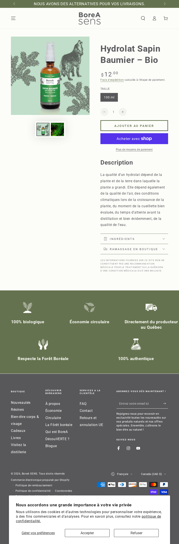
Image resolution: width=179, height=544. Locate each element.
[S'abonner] (165, 403)
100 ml (111, 99)
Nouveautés (21, 403)
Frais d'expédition (112, 79)
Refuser (136, 533)
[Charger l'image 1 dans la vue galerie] (43, 129)
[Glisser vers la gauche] (14, 4)
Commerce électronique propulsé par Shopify (40, 480)
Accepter (87, 533)
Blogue (51, 446)
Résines (17, 410)
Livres (16, 438)
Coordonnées (63, 490)
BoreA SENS (29, 473)
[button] (143, 18)
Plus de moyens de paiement (134, 149)
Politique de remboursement (33, 485)
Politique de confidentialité (33, 490)
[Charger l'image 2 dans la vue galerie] (57, 129)
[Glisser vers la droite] (164, 4)
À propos (52, 404)
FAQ (83, 404)
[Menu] (13, 18)
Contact (86, 411)
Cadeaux (18, 431)
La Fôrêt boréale (58, 425)
